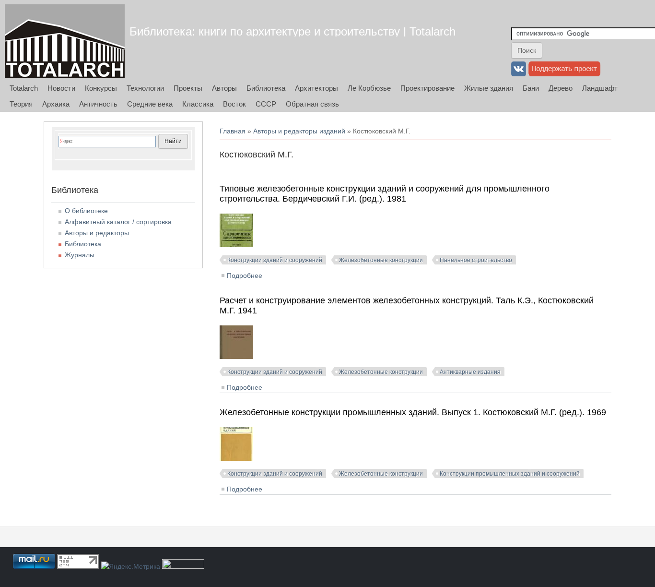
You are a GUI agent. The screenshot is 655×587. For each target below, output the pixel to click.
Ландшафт (600, 88)
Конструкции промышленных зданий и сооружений (510, 473)
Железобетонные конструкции (381, 260)
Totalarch (24, 88)
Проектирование (427, 88)
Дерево (561, 88)
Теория (21, 104)
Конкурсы (101, 88)
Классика (197, 104)
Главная (233, 131)
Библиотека (265, 88)
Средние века (150, 104)
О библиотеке (86, 211)
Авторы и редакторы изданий (299, 131)
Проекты (188, 88)
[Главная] (65, 41)
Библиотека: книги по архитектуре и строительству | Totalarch (292, 31)
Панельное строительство (476, 260)
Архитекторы (316, 88)
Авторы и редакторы (97, 233)
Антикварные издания (470, 372)
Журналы (79, 255)
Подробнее (244, 275)
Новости (61, 88)
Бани (531, 88)
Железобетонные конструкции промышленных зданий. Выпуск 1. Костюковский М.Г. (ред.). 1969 (413, 412)
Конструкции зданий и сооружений (274, 260)
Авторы (224, 88)
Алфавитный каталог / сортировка (118, 222)
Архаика (56, 104)
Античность (98, 104)
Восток (234, 104)
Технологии (145, 88)
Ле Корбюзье (369, 88)
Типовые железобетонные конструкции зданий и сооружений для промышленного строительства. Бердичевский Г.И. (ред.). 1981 (385, 194)
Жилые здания (488, 88)
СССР (266, 104)
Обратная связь (312, 104)
